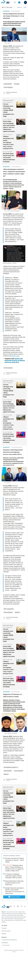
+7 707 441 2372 (6, 945)
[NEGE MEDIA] (5, 2)
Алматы (19, 7)
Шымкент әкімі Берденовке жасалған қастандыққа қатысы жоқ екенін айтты (15, 360)
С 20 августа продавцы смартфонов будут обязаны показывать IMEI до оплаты (13, 875)
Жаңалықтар (6, 11)
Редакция (4, 928)
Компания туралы (6, 930)
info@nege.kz (5, 942)
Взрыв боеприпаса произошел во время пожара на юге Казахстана (14, 882)
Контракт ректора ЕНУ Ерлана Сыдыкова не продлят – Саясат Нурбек (14, 860)
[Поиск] (15, 2)
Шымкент (17, 612)
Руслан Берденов (8, 87)
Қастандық (16, 84)
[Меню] (25, 2)
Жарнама (4, 933)
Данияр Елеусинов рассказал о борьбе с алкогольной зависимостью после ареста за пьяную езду (14, 890)
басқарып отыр (14, 356)
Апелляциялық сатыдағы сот (11, 767)
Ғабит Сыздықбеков (9, 609)
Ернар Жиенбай (7, 84)
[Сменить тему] (20, 2)
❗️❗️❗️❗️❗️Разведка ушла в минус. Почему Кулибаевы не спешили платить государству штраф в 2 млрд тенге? (14, 868)
